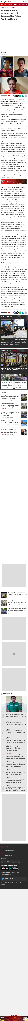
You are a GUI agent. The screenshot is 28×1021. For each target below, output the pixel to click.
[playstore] (14, 869)
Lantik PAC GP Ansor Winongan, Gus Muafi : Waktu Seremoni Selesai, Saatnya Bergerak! (15, 780)
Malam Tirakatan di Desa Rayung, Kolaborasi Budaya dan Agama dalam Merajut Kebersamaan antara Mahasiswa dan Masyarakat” (7, 388)
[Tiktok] (19, 861)
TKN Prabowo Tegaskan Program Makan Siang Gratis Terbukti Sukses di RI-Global (15, 748)
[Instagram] (13, 861)
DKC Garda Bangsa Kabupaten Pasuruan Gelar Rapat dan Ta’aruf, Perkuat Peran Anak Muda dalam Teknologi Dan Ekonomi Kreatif (16, 741)
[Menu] (2, 1)
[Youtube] (16, 861)
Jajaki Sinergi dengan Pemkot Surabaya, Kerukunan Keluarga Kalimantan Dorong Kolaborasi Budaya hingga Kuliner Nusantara (20, 344)
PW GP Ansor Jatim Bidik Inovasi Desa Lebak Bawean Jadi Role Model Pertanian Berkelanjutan (10, 422)
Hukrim (13, 7)
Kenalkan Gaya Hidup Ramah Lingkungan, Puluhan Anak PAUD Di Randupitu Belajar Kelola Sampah (16, 732)
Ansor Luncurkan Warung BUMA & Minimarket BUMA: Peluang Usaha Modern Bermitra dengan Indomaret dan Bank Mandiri (15, 765)
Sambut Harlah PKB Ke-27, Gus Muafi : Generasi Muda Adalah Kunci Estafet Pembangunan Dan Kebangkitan (15, 757)
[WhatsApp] (20, 96)
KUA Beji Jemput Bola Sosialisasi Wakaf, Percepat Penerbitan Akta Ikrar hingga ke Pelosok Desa (15, 772)
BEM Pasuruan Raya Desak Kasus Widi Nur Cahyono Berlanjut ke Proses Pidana (20, 385)
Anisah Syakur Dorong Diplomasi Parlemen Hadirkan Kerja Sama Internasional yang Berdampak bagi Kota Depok (7, 345)
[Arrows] (2, 328)
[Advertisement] (14, 36)
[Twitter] (17, 96)
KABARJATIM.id (5, 7)
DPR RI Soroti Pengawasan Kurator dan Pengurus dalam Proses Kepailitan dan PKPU (9, 431)
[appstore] (5, 869)
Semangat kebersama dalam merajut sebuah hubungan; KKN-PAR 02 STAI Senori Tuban (14, 369)
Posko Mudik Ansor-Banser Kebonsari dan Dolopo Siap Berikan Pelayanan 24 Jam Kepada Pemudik (16, 725)
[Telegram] (23, 96)
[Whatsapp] (8, 861)
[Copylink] (26, 96)
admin (3, 52)
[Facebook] (14, 96)
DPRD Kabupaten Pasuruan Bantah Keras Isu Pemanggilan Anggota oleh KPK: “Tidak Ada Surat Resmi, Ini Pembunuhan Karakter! (16, 789)
